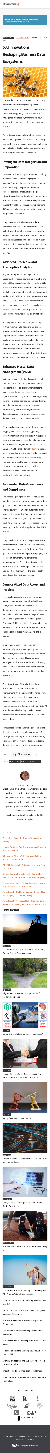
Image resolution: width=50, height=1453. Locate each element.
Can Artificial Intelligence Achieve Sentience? (23, 1033)
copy (35, 754)
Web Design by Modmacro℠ (27, 1446)
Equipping (7, 946)
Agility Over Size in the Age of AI (17, 1118)
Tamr (34, 448)
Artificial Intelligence (31, 762)
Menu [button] (44, 4)
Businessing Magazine (11, 4)
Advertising (29, 1439)
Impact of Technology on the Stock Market (22, 1370)
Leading (6, 1030)
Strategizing (8, 38)
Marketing (7, 1199)
